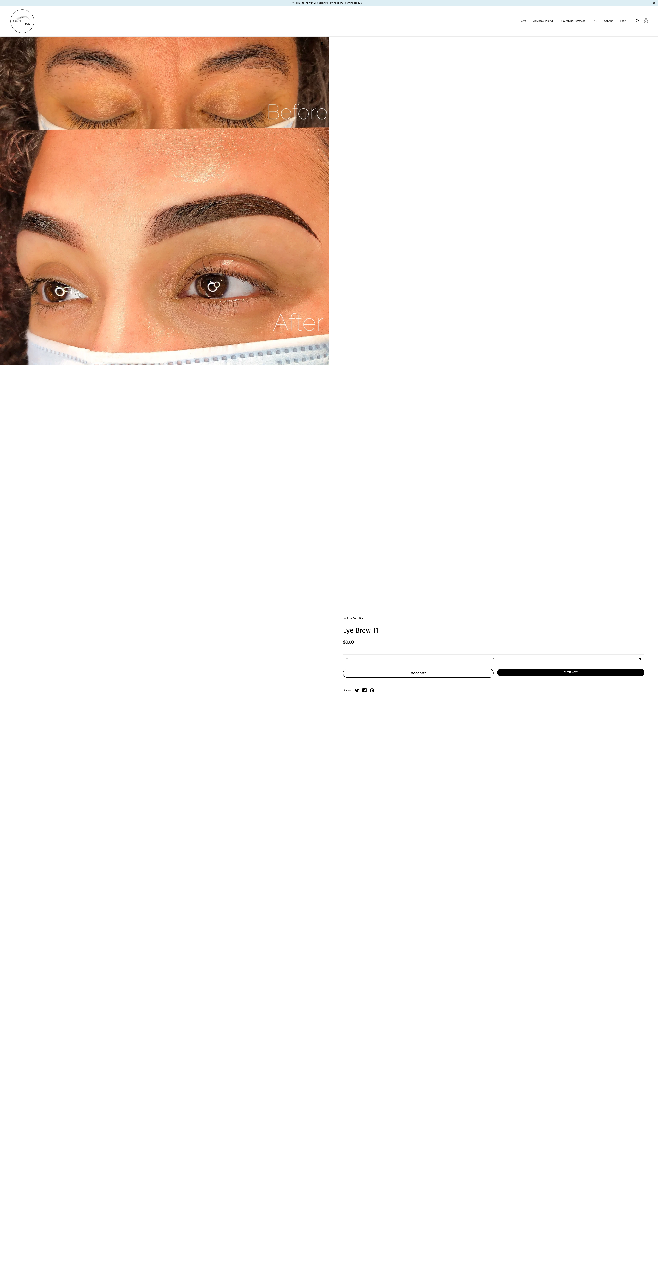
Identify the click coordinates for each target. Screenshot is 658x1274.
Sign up (394, 649)
